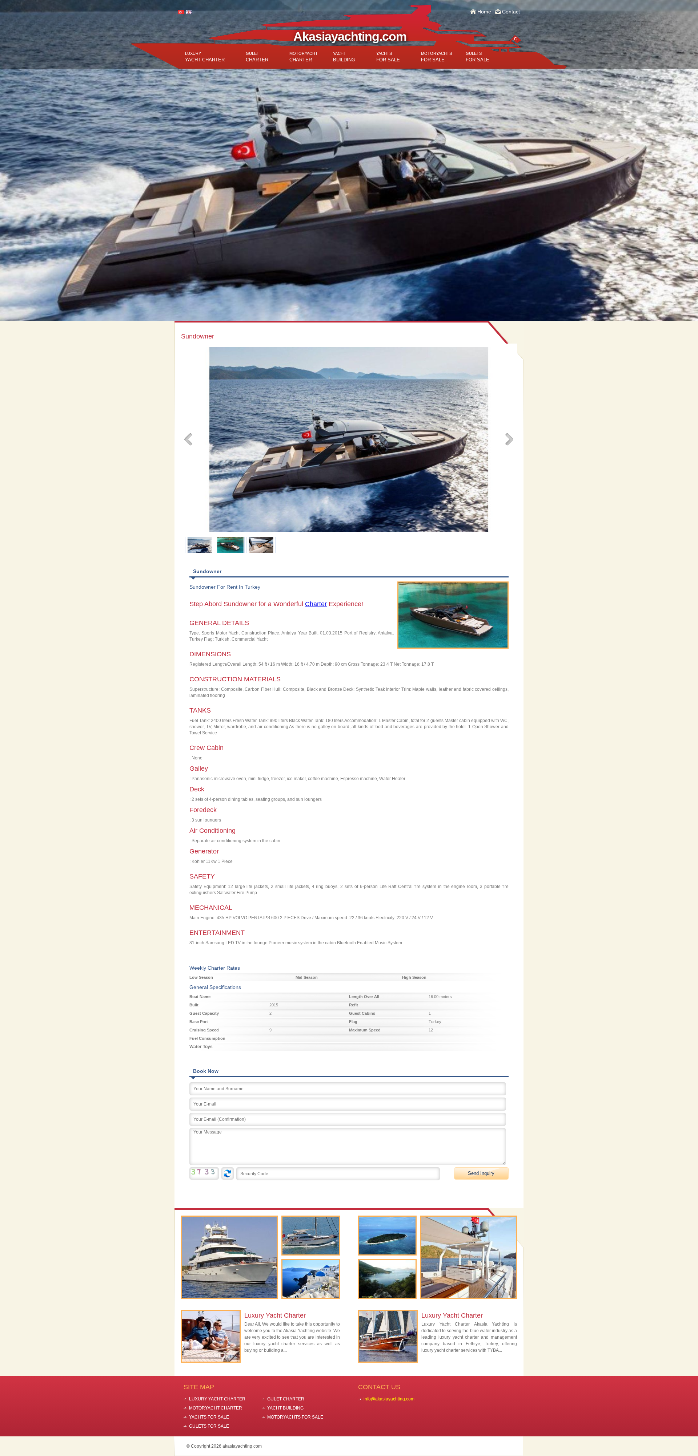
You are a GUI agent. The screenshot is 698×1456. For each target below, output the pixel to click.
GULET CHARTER (285, 1399)
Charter (316, 604)
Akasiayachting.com (349, 36)
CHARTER (257, 56)
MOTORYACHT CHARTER (215, 1408)
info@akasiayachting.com (389, 1399)
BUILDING (344, 56)
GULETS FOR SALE (209, 1426)
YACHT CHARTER (205, 56)
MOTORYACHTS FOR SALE (295, 1417)
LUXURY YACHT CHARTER (217, 1399)
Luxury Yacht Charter (275, 1315)
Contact (511, 12)
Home (484, 12)
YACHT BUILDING (285, 1408)
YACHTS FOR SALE (209, 1417)
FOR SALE (388, 56)
